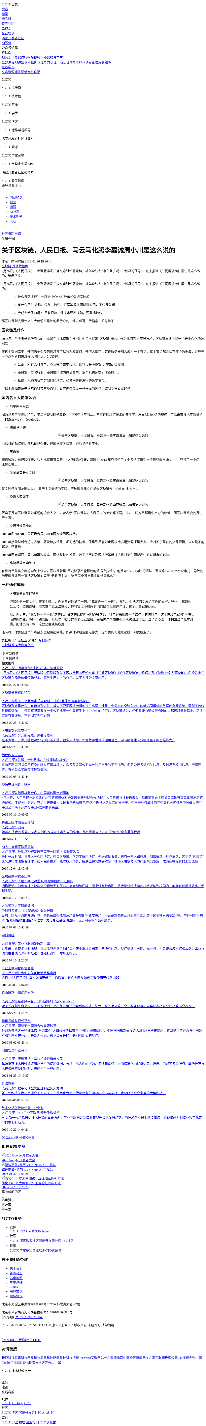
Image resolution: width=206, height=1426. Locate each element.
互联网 (26, 784)
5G (4, 1137)
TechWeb (85, 1358)
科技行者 (72, 1358)
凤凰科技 (46, 1358)
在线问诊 (14, 784)
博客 (5, 9)
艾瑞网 (96, 1358)
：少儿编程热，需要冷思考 (27, 735)
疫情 (5, 784)
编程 (5, 755)
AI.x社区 (67, 1240)
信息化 (29, 968)
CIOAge (25, 1231)
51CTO (15, 1231)
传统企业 (24, 1108)
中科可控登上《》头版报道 (27, 910)
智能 (21, 968)
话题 (13, 207)
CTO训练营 (53, 1250)
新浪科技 (8, 1358)
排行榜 (26, 57)
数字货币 (17, 876)
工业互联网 (10, 968)
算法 (5, 1083)
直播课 (45, 57)
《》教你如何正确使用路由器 (29, 973)
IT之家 (150, 1358)
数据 (30, 905)
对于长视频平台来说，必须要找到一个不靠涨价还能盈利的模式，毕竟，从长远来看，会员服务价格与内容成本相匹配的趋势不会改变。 (98, 1006)
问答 (17, 72)
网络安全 (8, 1050)
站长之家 (107, 1358)
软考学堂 (56, 57)
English (14, 1286)
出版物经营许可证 (28, 1340)
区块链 (6, 645)
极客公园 (171, 1358)
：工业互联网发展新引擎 (26, 943)
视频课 (6, 57)
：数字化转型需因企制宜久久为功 (32, 1088)
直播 (37, 72)
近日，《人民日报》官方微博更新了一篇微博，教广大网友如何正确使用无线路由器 (60, 978)
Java (20, 755)
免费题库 (104, 62)
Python (12, 755)
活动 (13, 221)
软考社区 (8, 23)
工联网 (160, 1358)
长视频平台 (22, 1021)
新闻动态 (16, 1273)
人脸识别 (8, 905)
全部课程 (8, 62)
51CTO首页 (10, 4)
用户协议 (16, 1291)
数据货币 (27, 645)
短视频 (35, 57)
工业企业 (37, 1108)
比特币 (26, 692)
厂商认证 (63, 62)
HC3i (34, 1231)
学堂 (5, 14)
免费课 (6, 28)
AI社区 (15, 212)
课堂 (24, 72)
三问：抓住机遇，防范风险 (32, 668)
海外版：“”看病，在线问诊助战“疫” (35, 760)
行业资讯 (20, 1050)
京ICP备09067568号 (29, 1317)
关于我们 (16, 1268)
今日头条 (45, 640)
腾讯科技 (20, 1358)
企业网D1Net (19, 1362)
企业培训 (8, 33)
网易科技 (33, 1358)
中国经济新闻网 (134, 1358)
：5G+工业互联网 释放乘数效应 (31, 1113)
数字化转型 (10, 1108)
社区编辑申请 (11, 233)
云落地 (29, 822)
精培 (29, 1250)
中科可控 (8, 935)
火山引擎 (54, 1362)
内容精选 (16, 197)
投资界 (33, 1362)
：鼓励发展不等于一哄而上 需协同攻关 (41, 852)
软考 (27, 62)
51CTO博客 (18, 1240)
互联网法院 (26, 847)
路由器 (6, 993)
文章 (5, 72)
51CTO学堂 (18, 1250)
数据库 (16, 645)
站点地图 (16, 1278)
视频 (13, 202)
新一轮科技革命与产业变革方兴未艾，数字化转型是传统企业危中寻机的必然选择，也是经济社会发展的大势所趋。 (84, 1093)
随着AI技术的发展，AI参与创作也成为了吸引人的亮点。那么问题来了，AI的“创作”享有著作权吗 (71, 832)
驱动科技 (59, 1358)
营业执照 (8, 1340)
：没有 (13, 827)
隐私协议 (16, 1296)
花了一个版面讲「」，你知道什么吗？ (46, 701)
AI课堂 (6, 43)
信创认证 (37, 62)
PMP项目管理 (88, 62)
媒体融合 (17, 822)
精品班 (6, 19)
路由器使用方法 (22, 993)
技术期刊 (16, 216)
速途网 (118, 1358)
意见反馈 (16, 1283)
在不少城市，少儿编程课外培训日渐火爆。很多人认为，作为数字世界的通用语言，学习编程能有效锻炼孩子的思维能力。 (88, 740)
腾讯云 (6, 822)
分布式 (16, 692)
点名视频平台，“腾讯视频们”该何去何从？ (38, 1001)
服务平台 (28, 1137)
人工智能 (11, 847)
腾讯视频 (8, 1021)
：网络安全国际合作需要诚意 (29, 1026)
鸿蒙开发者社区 (13, 38)
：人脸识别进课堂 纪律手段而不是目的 (37, 881)
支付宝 (26, 730)
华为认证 (50, 62)
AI (3, 847)
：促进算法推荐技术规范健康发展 (32, 1059)
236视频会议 (186, 1358)
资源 (11, 72)
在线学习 (8, 67)
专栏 (30, 72)
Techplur (43, 1231)
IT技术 (74, 62)
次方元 (43, 1362)
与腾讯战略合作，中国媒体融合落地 (35, 793)
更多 (22, 1146)
